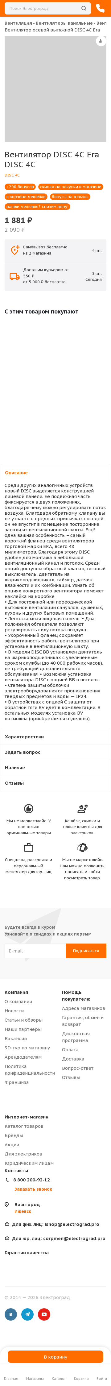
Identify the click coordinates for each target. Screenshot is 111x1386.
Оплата (70, 1049)
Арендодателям (23, 1057)
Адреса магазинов (83, 1008)
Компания (16, 992)
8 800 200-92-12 (31, 1180)
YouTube (44, 1314)
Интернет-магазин (26, 1117)
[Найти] (84, 8)
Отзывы (71, 1077)
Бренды (14, 1135)
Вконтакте (11, 1314)
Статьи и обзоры (24, 1020)
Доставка (73, 1059)
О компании (18, 1001)
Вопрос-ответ (77, 1068)
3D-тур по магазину (27, 1048)
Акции (12, 1144)
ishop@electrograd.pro (55, 1224)
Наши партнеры (23, 1029)
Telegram (27, 1314)
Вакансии (16, 1038)
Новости (14, 1011)
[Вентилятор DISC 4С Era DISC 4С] (58, 89)
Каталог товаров (24, 1126)
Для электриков (23, 1154)
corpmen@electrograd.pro (58, 1238)
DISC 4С (12, 175)
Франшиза (17, 1082)
